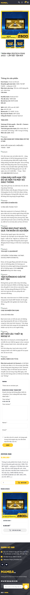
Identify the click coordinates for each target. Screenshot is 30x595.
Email (4, 430)
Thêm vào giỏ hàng (16, 530)
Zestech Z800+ (7, 520)
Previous (3, 514)
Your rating (6, 399)
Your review (6, 404)
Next (27, 514)
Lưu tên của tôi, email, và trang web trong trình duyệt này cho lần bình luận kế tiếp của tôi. (15, 439)
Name (4, 422)
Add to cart (23, 482)
